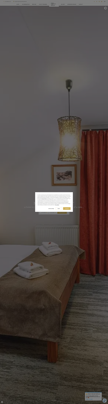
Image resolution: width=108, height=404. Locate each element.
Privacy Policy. (44, 198)
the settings (57, 204)
